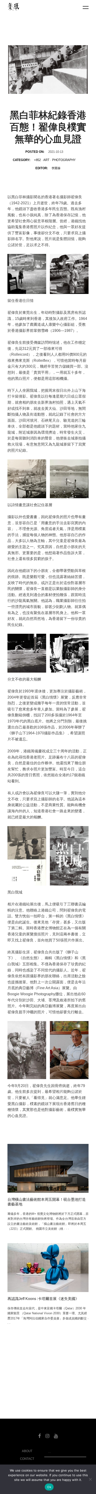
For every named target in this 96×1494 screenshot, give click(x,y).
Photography (64, 160)
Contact (27, 1459)
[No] (90, 1479)
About (27, 1451)
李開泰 (56, 168)
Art (46, 160)
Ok (49, 1487)
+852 (37, 160)
